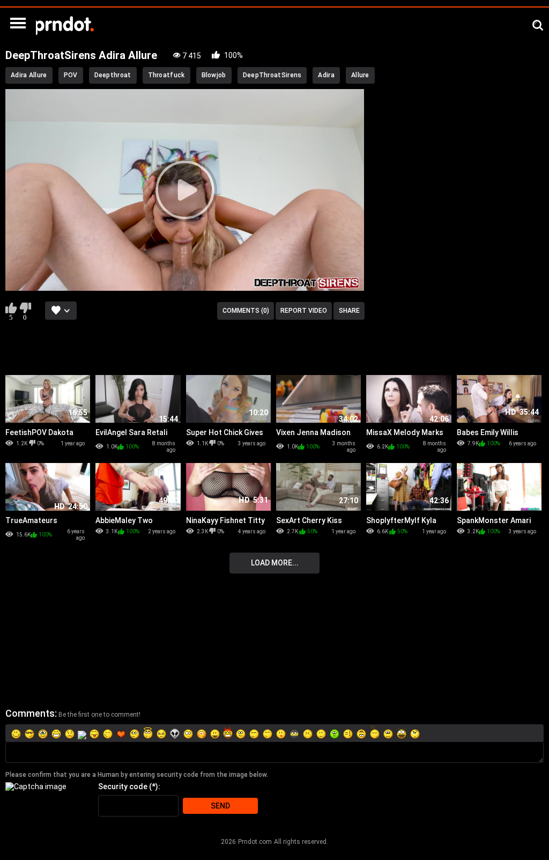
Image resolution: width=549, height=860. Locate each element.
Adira (326, 75)
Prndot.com (255, 842)
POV (71, 75)
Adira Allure (29, 75)
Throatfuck (166, 75)
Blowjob (214, 75)
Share (349, 310)
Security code (122, 786)
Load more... (275, 562)
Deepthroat (112, 75)
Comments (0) (245, 310)
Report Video (303, 310)
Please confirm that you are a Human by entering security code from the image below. (136, 774)
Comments (30, 713)
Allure (360, 75)
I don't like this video (25, 308)
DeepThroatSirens (272, 75)
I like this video (11, 308)
